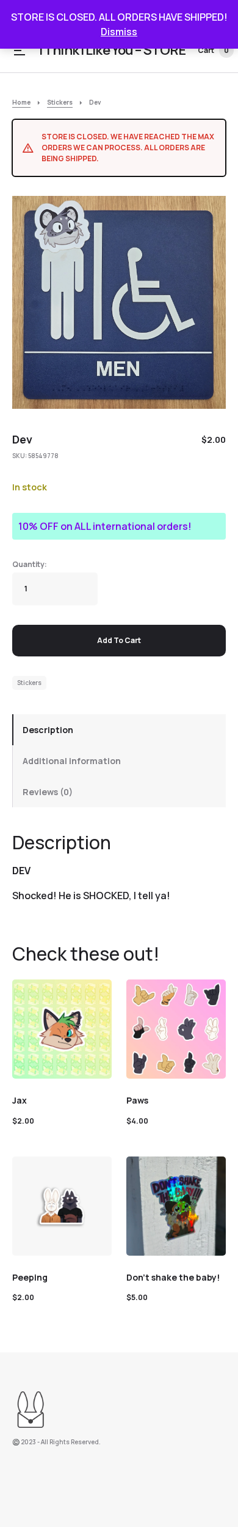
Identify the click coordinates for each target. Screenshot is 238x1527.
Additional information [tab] (72, 761)
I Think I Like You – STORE (112, 50)
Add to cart (119, 640)
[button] (19, 50)
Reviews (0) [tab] (48, 792)
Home (21, 102)
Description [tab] (48, 730)
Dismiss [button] (119, 31)
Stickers (60, 102)
